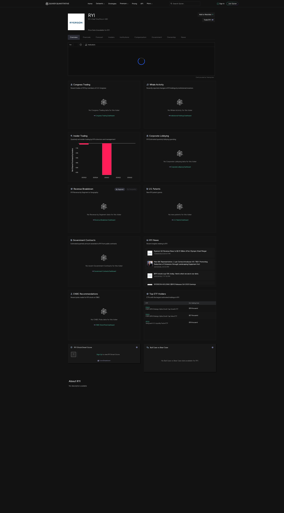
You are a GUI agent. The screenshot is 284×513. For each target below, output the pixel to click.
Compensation (140, 37)
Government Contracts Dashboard (105, 271)
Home (90, 4)
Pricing (134, 4)
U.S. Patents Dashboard (180, 220)
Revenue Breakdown (83, 189)
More (149, 4)
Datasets (99, 4)
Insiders (111, 37)
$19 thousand (193, 322)
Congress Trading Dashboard (104, 116)
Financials (87, 37)
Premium (123, 4)
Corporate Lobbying (159, 136)
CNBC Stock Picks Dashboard (104, 325)
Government (157, 37)
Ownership (171, 37)
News (183, 37)
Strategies (112, 4)
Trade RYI (207, 20)
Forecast (99, 37)
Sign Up (99, 354)
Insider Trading (80, 136)
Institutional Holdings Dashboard (180, 116)
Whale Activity (157, 85)
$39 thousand (193, 308)
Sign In (221, 4)
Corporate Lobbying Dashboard (181, 167)
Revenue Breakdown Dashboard (104, 220)
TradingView (210, 77)
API (142, 4)
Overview (74, 37)
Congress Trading (81, 85)
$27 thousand (193, 315)
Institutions (124, 37)
